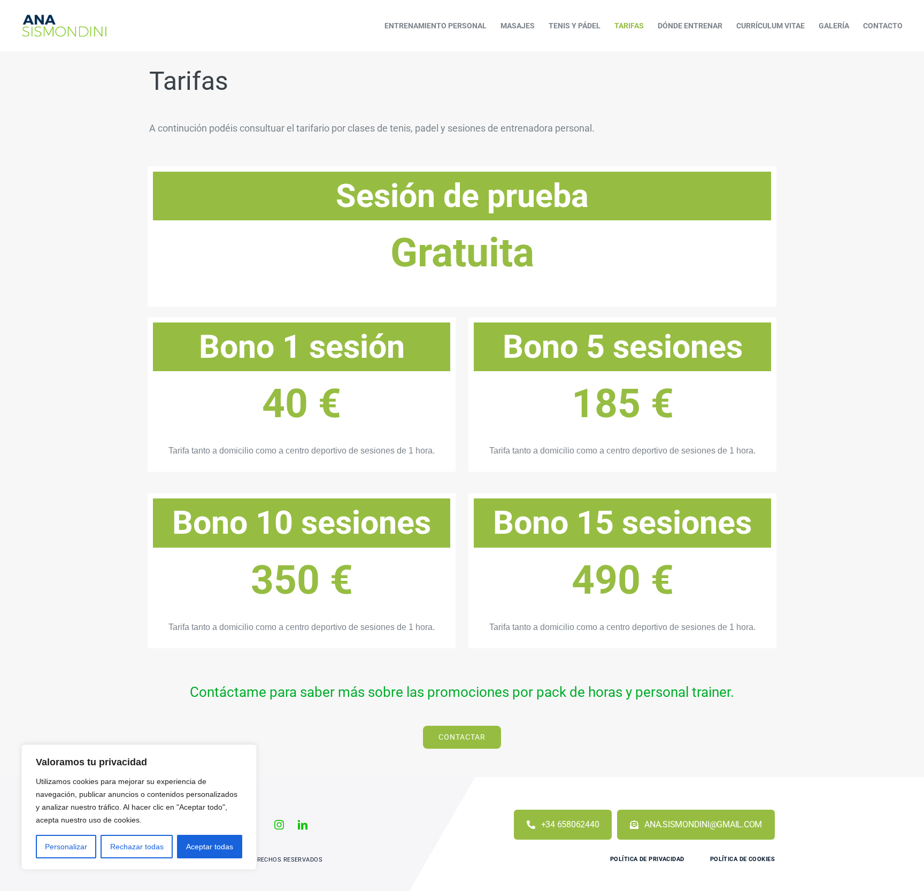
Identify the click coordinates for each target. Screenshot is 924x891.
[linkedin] (303, 825)
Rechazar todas (137, 846)
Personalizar (66, 846)
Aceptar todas (209, 846)
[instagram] (279, 825)
